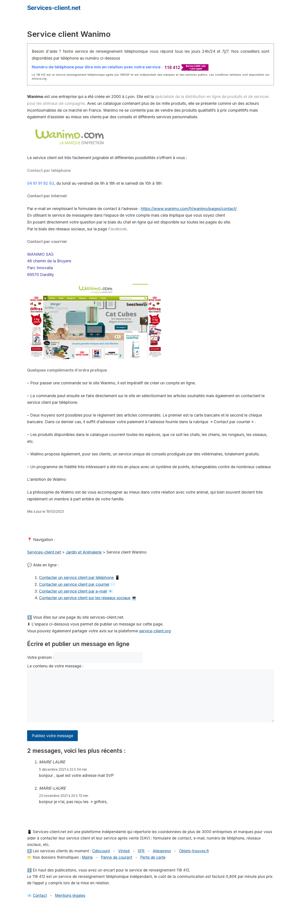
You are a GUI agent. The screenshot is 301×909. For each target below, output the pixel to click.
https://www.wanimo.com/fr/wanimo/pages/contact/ (189, 208)
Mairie (87, 857)
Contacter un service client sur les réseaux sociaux (84, 597)
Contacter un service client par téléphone (76, 577)
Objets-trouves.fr (194, 851)
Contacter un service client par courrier (74, 584)
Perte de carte (152, 857)
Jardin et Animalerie (84, 552)
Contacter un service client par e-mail (73, 591)
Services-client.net (53, 7)
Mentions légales (70, 895)
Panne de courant (116, 857)
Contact (40, 895)
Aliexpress (162, 851)
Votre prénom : (40, 657)
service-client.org (155, 631)
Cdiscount (101, 851)
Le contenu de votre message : (55, 666)
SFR (141, 851)
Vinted (124, 851)
